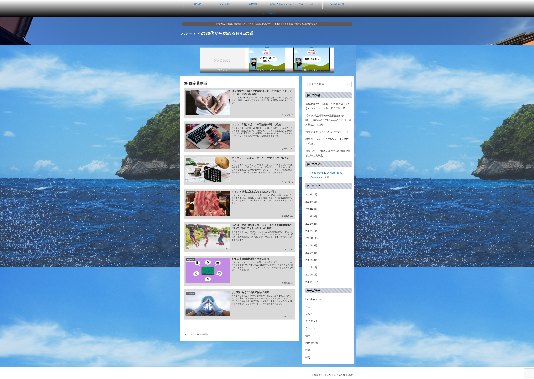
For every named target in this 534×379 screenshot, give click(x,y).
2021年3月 (311, 260)
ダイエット (311, 321)
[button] (348, 84)
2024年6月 (311, 201)
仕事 (307, 335)
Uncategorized (313, 299)
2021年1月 (311, 274)
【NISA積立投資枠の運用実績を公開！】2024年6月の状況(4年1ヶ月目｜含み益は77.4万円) (328, 120)
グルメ (309, 313)
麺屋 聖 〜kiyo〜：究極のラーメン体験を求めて (327, 141)
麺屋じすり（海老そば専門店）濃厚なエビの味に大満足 (327, 153)
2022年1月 (311, 231)
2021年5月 (311, 245)
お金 (307, 306)
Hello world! (316, 172)
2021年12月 (312, 238)
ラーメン (310, 328)
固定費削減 (311, 342)
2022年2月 (311, 223)
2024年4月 (311, 216)
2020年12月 (312, 281)
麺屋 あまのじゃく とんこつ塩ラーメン (327, 132)
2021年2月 (311, 267)
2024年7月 (311, 194)
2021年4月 (311, 252)
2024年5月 (311, 209)
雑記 (307, 357)
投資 (307, 350)
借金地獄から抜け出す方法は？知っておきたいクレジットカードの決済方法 (327, 106)
